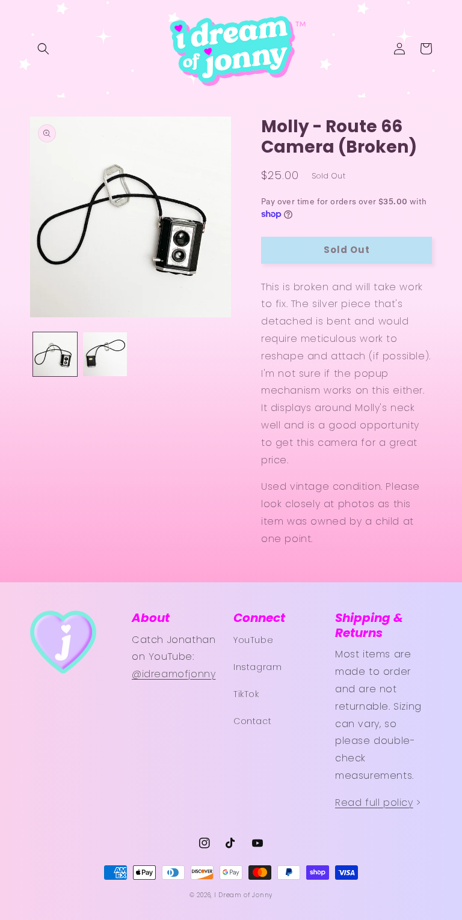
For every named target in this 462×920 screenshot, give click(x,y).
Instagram (257, 667)
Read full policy (374, 802)
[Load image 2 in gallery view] (105, 354)
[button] (43, 48)
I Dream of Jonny (243, 895)
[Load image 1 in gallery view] (55, 354)
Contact (252, 721)
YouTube (253, 640)
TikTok (246, 694)
